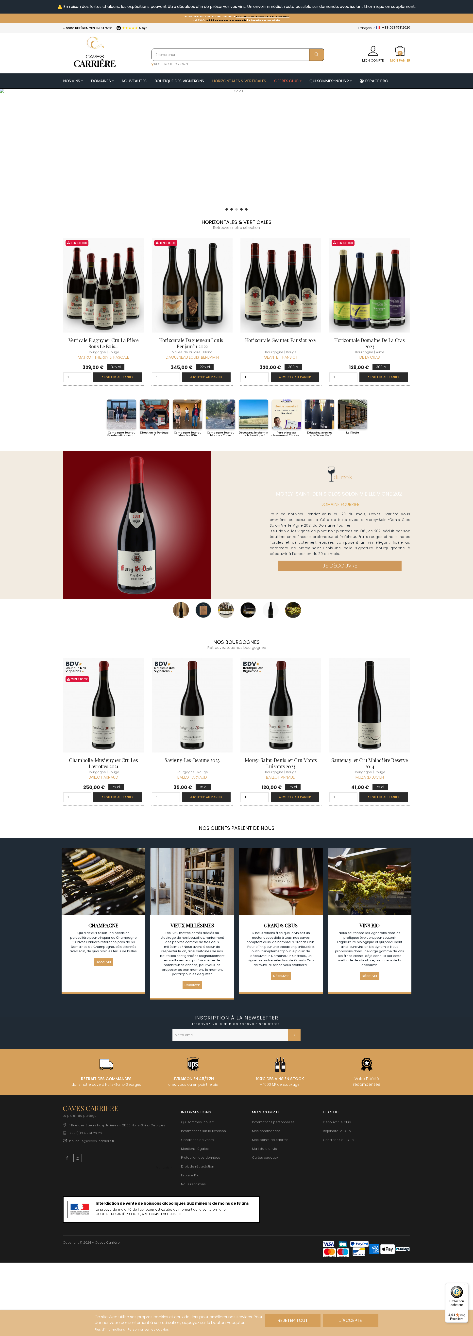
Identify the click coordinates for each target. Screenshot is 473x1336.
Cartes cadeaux (265, 1157)
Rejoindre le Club (337, 1131)
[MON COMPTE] (373, 49)
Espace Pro (190, 1175)
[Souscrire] (294, 1035)
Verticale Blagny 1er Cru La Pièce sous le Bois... (281, 343)
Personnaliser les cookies (148, 1329)
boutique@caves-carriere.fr (91, 1141)
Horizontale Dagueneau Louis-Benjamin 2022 (370, 343)
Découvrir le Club (337, 1122)
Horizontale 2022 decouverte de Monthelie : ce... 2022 (192, 343)
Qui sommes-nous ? (197, 1122)
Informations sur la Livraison (203, 1131)
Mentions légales (195, 1148)
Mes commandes (266, 1131)
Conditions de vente (197, 1139)
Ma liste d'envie (264, 1148)
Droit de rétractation (197, 1166)
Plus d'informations (110, 1329)
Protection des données (200, 1157)
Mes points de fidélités (270, 1139)
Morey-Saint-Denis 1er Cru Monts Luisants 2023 (281, 763)
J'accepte (350, 1320)
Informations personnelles (273, 1122)
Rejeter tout (293, 1320)
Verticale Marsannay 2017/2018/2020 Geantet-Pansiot (103, 343)
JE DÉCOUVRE (339, 565)
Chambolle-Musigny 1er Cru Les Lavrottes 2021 (103, 763)
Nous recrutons (193, 1184)
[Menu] (465, 1286)
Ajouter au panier (117, 377)
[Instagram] (78, 1158)
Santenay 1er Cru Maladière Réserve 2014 (369, 763)
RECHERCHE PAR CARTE (171, 64)
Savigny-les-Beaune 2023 (192, 760)
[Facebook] (67, 1158)
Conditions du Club (338, 1139)
